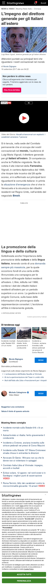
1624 (21, 506)
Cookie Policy (28, 569)
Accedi (43, 3)
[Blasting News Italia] (15, 3)
